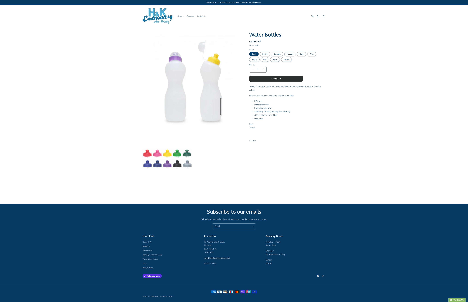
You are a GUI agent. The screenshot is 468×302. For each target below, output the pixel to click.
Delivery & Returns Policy (152, 255)
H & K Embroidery (153, 296)
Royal (275, 59)
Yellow (286, 59)
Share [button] (254, 141)
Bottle (265, 54)
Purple (254, 59)
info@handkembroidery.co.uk (217, 258)
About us (146, 246)
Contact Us (147, 242)
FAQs (145, 263)
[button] (180, 15)
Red (265, 59)
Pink (312, 54)
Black (254, 54)
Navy (301, 54)
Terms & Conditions (150, 259)
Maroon (290, 54)
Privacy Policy (148, 268)
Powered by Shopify (166, 296)
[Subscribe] (253, 226)
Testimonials (147, 250)
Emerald (277, 54)
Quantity (252, 65)
